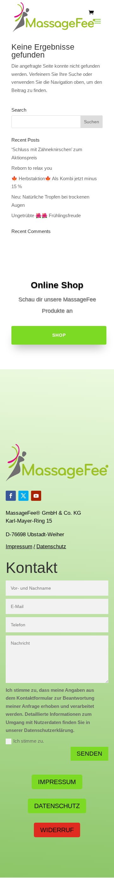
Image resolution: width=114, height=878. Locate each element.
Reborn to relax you (31, 168)
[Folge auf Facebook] (11, 496)
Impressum (19, 546)
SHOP (59, 335)
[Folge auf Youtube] (36, 496)
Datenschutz (51, 546)
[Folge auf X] (23, 496)
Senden (89, 753)
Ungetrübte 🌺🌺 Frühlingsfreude (46, 215)
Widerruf (57, 829)
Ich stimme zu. (28, 741)
